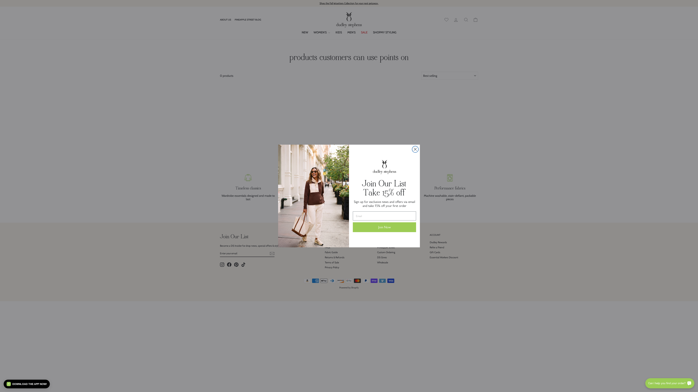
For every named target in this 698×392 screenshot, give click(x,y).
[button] (27, 384)
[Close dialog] (415, 149)
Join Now (384, 227)
